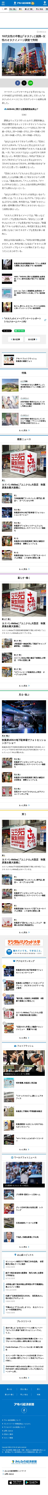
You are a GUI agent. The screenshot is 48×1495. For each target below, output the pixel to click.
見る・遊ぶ (12, 9)
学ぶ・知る (39, 9)
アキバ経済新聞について (12, 1420)
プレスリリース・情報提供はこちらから (17, 1424)
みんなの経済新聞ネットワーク (24, 1462)
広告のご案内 (8, 1434)
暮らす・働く (29, 9)
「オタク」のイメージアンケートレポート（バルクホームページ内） (22, 320)
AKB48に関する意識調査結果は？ (22, 109)
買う (20, 9)
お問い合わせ (8, 1431)
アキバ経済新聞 (22, 3)
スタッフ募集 (8, 1438)
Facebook (24, 1410)
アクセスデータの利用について (14, 1427)
